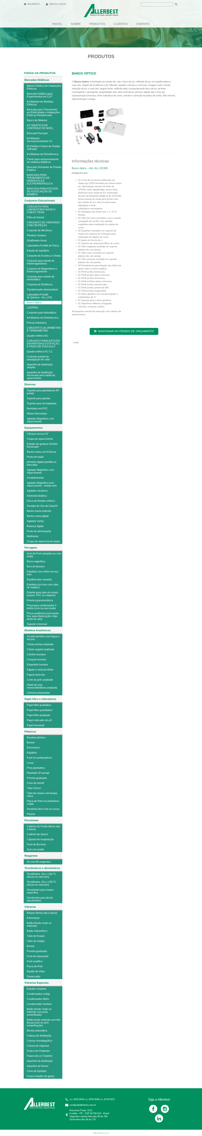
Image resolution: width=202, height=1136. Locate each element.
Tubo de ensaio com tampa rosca (42, 794)
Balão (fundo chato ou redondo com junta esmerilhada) (39, 1012)
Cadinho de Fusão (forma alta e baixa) (43, 828)
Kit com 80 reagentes (38, 861)
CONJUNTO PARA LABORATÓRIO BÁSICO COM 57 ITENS (41, 209)
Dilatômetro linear (37, 240)
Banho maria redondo (39, 511)
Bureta (30, 946)
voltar (76, 342)
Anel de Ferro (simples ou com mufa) (44, 555)
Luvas (30, 762)
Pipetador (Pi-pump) (38, 773)
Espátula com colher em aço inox (43, 573)
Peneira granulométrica (40, 600)
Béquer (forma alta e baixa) (42, 913)
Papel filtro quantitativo (39, 710)
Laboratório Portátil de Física (43, 245)
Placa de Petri (35, 966)
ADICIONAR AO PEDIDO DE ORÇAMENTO (126, 331)
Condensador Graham (39, 1004)
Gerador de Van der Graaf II (42, 506)
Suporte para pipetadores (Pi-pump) (43, 392)
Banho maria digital (38, 516)
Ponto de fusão (35, 457)
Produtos (97, 23)
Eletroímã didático (37, 495)
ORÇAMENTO (33, 4)
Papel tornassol (35, 725)
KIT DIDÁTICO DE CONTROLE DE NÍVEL (40, 127)
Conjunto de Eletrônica (40, 284)
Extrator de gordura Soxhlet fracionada (42, 445)
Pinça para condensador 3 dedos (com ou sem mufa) (41, 607)
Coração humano (36, 659)
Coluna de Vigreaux (38, 1045)
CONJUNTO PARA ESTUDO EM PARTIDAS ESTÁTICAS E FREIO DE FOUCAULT (43, 343)
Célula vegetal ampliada (40, 649)
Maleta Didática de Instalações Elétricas (44, 87)
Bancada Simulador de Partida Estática (44, 168)
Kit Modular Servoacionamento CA (39, 140)
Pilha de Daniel (35, 217)
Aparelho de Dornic (38, 1066)
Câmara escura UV (37, 433)
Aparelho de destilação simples (40, 366)
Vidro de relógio (36, 941)
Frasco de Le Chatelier (39, 1056)
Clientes (121, 23)
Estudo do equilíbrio (38, 250)
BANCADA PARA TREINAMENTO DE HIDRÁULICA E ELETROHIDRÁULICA (40, 179)
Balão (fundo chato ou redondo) (39, 924)
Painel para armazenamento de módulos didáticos (43, 160)
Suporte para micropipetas (41, 403)
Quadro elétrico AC (37, 335)
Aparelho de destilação (40, 1061)
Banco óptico (34, 302)
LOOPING (32, 307)
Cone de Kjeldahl (36, 1071)
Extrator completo (36, 988)
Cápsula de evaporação (40, 839)
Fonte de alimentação (39, 531)
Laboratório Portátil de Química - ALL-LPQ (39, 296)
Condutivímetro (35, 477)
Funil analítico (35, 961)
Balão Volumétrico (37, 931)
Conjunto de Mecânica (39, 230)
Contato (143, 23)
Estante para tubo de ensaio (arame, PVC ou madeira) (42, 594)
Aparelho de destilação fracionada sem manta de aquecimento (41, 375)
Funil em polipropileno (39, 757)
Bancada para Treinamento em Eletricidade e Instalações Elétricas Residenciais (43, 112)
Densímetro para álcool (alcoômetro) (40, 899)
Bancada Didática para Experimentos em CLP (40, 95)
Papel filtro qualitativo (39, 705)
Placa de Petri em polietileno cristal (43, 802)
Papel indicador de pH (39, 720)
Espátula (32, 752)
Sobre (76, 23)
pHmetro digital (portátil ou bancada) (41, 463)
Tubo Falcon (34, 788)
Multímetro (33, 536)
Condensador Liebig (38, 994)
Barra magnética (36, 561)
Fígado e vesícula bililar (40, 669)
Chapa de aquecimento (40, 439)
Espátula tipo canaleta (39, 579)
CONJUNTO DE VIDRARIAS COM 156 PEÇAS (43, 224)
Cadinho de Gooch (37, 834)
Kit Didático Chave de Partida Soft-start (43, 147)
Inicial (57, 23)
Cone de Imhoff (35, 783)
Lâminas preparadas (38, 692)
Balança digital (35, 526)
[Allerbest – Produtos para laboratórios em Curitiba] (101, 11)
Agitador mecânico (37, 490)
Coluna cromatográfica (39, 1040)
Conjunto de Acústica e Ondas (44, 255)
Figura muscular (36, 674)
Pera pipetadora (36, 768)
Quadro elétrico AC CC (40, 351)
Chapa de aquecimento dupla (43, 541)
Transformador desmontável (42, 289)
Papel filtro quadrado (38, 715)
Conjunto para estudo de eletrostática (40, 278)
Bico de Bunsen (36, 566)
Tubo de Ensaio (36, 936)
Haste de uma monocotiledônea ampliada (42, 686)
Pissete (31, 814)
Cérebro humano (36, 654)
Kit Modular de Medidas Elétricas (40, 103)
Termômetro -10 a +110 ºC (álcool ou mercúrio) (41, 875)
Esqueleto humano (37, 664)
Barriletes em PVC (37, 408)
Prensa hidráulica (37, 322)
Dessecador (33, 976)
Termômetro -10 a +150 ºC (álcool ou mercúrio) (41, 883)
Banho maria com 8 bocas (41, 451)
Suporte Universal (37, 624)
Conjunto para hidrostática (41, 312)
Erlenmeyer (33, 747)
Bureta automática (37, 1030)
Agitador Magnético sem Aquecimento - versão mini (42, 484)
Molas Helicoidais (37, 413)
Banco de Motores (37, 120)
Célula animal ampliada (40, 644)
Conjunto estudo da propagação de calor (38, 358)
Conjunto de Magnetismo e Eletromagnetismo (42, 270)
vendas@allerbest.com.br (82, 1105)
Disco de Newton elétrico (41, 501)
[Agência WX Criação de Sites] (101, 1133)
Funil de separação (37, 956)
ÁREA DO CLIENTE (57, 4)
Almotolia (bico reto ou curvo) (43, 809)
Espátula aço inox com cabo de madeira (42, 586)
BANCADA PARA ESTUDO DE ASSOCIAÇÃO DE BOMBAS (42, 191)
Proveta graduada (37, 778)
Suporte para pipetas (38, 398)
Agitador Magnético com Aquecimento (40, 420)
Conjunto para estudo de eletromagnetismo (40, 262)
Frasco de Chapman (38, 1050)
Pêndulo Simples (36, 235)
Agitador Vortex (35, 521)
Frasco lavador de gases (40, 1076)
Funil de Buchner (36, 844)
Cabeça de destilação (39, 1035)
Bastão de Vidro (36, 971)
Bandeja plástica (36, 737)
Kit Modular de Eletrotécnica (42, 154)
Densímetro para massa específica (40, 891)
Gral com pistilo (35, 849)
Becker (31, 742)
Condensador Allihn (38, 999)
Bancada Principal (37, 133)
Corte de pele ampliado (40, 679)
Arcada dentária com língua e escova (43, 638)
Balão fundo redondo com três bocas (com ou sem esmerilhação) (43, 1022)
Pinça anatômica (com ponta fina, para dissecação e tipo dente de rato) (43, 616)
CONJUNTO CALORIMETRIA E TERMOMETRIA (44, 329)
